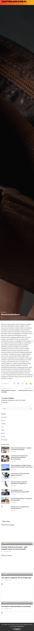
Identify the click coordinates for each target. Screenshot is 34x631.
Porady (3, 436)
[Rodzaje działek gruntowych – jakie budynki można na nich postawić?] (17, 534)
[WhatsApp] (22, 383)
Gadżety (3, 423)
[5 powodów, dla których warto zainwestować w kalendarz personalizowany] (5, 458)
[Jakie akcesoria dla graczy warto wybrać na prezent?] (5, 475)
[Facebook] (14, 383)
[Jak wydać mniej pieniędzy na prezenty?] (17, 593)
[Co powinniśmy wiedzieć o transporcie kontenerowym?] (5, 500)
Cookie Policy (20, 626)
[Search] (31, 2)
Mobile (3, 433)
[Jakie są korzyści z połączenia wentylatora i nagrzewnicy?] (5, 484)
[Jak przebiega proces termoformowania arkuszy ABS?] (5, 492)
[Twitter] (18, 383)
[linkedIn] (26, 383)
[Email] (30, 383)
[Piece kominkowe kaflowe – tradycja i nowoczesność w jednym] (5, 450)
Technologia (4, 439)
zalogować (11, 400)
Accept (17, 629)
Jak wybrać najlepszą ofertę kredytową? (16, 578)
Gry (2, 427)
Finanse (4, 312)
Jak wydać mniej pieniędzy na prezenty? (16, 606)
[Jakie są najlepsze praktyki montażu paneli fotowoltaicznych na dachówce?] (5, 467)
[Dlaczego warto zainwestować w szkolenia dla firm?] (5, 509)
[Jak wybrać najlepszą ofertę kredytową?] (17, 565)
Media (2, 430)
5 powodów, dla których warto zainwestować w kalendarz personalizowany (19, 457)
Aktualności (4, 417)
